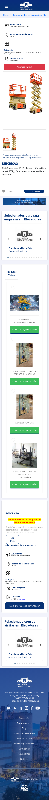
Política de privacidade (24, 733)
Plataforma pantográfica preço (24, 321)
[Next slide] (40, 239)
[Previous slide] (8, 239)
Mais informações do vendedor (24, 605)
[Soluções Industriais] (26, 5)
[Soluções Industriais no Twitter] (8, 708)
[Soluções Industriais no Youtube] (37, 708)
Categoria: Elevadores (17, 251)
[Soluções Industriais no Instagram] (26, 708)
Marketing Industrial (24, 743)
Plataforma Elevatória (20, 248)
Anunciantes (24, 753)
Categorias (24, 748)
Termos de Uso (24, 738)
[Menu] (6, 6)
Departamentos (24, 723)
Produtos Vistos (11, 273)
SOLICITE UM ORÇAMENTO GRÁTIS (24, 329)
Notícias (24, 759)
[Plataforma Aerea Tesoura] (9, 142)
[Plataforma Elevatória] (24, 235)
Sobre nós (24, 718)
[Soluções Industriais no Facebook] (32, 708)
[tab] (8, 257)
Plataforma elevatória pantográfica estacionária (24, 474)
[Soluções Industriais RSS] (14, 708)
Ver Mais (22, 599)
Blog (24, 728)
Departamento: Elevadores (19, 657)
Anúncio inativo (24, 66)
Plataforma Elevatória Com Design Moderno (24, 372)
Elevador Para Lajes (24, 423)
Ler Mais (12, 539)
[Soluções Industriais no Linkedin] (20, 708)
